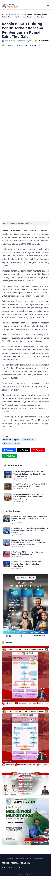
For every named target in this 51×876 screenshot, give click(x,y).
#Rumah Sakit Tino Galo (11, 443)
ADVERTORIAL (16, 14)
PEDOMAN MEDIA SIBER (20, 863)
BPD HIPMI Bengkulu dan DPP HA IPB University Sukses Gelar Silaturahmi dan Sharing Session (29, 474)
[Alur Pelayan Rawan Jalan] (25, 675)
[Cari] (43, 6)
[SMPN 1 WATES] (25, 821)
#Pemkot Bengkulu (29, 440)
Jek (32, 874)
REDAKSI (5, 863)
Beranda (5, 14)
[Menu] (48, 6)
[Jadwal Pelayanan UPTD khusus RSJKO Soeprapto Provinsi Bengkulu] (25, 783)
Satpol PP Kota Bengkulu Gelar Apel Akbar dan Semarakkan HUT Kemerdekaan (30, 485)
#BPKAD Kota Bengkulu (11, 440)
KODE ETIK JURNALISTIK (12, 867)
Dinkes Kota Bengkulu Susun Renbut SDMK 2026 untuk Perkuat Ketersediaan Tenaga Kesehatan (29, 496)
